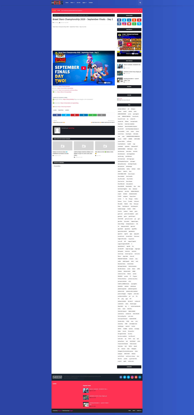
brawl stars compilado (129, 124)
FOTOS (134, 208)
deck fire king (120, 156)
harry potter (126, 221)
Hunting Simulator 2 (130, 223)
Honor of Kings (121, 223)
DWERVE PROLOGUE (135, 191)
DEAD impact (130, 148)
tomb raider (120, 338)
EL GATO (119, 196)
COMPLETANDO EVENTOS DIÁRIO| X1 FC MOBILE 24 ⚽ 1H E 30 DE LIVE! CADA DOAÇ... (83, 153)
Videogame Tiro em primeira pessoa (125, 351)
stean (132, 321)
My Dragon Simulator (122, 266)
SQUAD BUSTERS (132, 318)
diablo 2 (119, 171)
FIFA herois (136, 201)
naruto (128, 268)
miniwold (131, 258)
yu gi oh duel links (133, 358)
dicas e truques (131, 173)
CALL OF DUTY (121, 129)
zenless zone (131, 361)
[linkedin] (129, 20)
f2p (126, 198)
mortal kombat (130, 263)
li (131, 243)
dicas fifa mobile (121, 178)
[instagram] (124, 23)
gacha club (120, 213)
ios (118, 226)
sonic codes (130, 316)
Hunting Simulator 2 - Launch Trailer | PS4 (131, 79)
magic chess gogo (129, 248)
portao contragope (122, 293)
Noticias (129, 273)
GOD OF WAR (120, 218)
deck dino (135, 151)
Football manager (121, 208)
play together (134, 283)
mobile (119, 261)
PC (130, 276)
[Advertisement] (84, 38)
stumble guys (120, 326)
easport (119, 193)
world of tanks (121, 356)
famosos (119, 201)
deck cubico (128, 151)
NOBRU (133, 271)
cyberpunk (127, 146)
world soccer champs (130, 356)
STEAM (127, 321)
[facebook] (119, 20)
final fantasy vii (126, 206)
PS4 (136, 296)
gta (135, 218)
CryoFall (129, 143)
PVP (130, 298)
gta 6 (139, 218)
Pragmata (130, 293)
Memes (119, 256)
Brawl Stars (61, 110)
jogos (131, 233)
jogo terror (120, 233)
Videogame (133, 348)
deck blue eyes (121, 151)
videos (136, 351)
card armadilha (121, 131)
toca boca (130, 333)
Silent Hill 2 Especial (122, 311)
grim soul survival (129, 218)
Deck (136, 148)
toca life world (132, 336)
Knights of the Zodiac (122, 238)
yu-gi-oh (119, 361)
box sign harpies (134, 121)
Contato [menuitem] (91, 2)
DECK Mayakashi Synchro (123, 161)
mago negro (137, 248)
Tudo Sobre (120, 346)
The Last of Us (131, 331)
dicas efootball (121, 176)
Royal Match (120, 306)
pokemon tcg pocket (122, 288)
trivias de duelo (133, 343)
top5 (138, 338)
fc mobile (130, 201)
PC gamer (135, 276)
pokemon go (133, 286)
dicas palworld (129, 183)
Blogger (71, 410)
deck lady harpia (121, 158)
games (125, 216)
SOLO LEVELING (136, 313)
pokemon (127, 286)
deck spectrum (121, 166)
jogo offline (134, 228)
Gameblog (56, 22)
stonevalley (120, 323)
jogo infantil (120, 228)
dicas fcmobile (129, 176)
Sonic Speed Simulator (122, 318)
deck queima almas (122, 163)
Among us (133, 109)
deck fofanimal (128, 156)
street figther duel (133, 323)
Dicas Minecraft (121, 183)
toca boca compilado (122, 336)
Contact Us (139, 410)
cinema (137, 131)
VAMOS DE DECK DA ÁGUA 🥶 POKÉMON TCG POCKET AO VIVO (61, 152)
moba (136, 258)
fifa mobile (120, 203)
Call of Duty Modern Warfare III (132, 129)
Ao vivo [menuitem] (78, 2)
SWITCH (119, 328)
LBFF (125, 241)
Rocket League (133, 303)
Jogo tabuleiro (132, 231)
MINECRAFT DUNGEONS (122, 258)
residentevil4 (120, 303)
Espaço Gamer (133, 196)
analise (124, 111)
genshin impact (132, 216)
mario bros (127, 251)
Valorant (123, 348)
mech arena (137, 253)
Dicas (130, 171)
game (137, 213)
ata (127, 119)
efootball (125, 193)
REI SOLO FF (130, 301)
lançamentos (131, 238)
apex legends (136, 114)
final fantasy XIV (134, 206)
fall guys (131, 198)
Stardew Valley (121, 321)
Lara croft (120, 241)
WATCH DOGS (127, 353)
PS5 (118, 298)
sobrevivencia (121, 313)
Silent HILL (129, 308)
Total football (132, 341)
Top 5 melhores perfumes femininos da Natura (71, 10)
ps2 (129, 296)
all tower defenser (122, 109)
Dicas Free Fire (121, 181)
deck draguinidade (131, 153)
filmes (119, 206)
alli (128, 109)
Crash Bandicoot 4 (121, 143)
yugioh (124, 361)
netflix (138, 268)
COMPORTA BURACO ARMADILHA (133, 136)
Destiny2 (133, 168)
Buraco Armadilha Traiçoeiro (131, 126)
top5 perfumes (121, 341)
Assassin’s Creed (121, 119)
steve (136, 321)
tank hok (131, 328)
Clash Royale (128, 133)
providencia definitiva (122, 296)
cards (127, 131)
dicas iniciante (129, 181)
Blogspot (60, 410)
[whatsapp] (134, 23)
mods (137, 261)
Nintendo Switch (127, 271)
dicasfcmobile (129, 186)
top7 (127, 341)
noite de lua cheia (121, 273)
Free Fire (120, 211)
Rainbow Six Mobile (122, 301)
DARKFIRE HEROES (121, 148)
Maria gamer (120, 251)
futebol (131, 211)
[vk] (119, 23)
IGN (137, 223)
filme (131, 203)
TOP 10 (129, 338)
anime (135, 111)
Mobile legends (126, 261)
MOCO (132, 261)
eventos (119, 198)
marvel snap (120, 253)
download (135, 188)
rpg (125, 306)
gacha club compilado (129, 213)
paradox (126, 276)
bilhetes (127, 121)
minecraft (132, 256)
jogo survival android (122, 231)
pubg (122, 298)
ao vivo (61, 15)
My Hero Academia (132, 266)
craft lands (129, 141)
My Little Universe (121, 268)
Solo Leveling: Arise (122, 316)
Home (130, 410)
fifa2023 (126, 203)
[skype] (139, 23)
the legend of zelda (122, 333)
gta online (120, 221)
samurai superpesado (135, 306)
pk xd (130, 281)
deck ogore (132, 161)
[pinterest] (139, 20)
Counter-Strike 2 (121, 141)
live (133, 246)
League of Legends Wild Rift (123, 243)
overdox (134, 273)
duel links (127, 191)
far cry (125, 201)
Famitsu (136, 198)
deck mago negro (130, 158)
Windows (133, 353)
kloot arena (136, 236)
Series (119, 308)
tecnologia (137, 328)
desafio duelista (121, 168)
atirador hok (120, 121)
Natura (133, 268)
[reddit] (134, 20)
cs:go (134, 143)
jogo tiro (126, 233)
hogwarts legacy (134, 221)
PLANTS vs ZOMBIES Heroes (123, 283)
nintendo (120, 271)
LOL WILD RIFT (121, 248)
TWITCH (130, 346)
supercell (127, 326)
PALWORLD (120, 276)
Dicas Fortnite (130, 178)
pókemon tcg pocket (132, 288)
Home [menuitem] (67, 2)
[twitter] (124, 20)
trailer (138, 341)
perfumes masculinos (132, 278)
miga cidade (125, 256)
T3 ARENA (125, 328)
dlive (135, 186)
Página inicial (56, 15)
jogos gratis (136, 233)
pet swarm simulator (122, 281)
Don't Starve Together (122, 188)
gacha (136, 211)
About (134, 410)
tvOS (126, 346)
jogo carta (133, 226)
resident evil (137, 301)
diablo (138, 168)
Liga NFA (128, 246)
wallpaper (120, 353)
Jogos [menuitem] (84, 2)
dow (130, 188)
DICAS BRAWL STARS (122, 173)
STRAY (126, 323)
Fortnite (129, 208)
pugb (127, 298)
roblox (126, 303)
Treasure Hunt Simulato (123, 343)
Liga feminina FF (121, 246)
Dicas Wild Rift (121, 186)
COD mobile (135, 133)
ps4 (133, 296)
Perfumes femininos (122, 278)
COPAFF (124, 138)
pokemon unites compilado (131, 291)
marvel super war (129, 253)
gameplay (120, 216)
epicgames (125, 196)
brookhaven (120, 126)
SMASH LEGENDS (131, 311)
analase (119, 111)
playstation (120, 286)
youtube (67, 110)
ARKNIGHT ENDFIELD (126, 116)
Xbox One (120, 358)
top (125, 338)
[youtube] (129, 23)
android (130, 111)
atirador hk (132, 119)
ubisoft (135, 346)
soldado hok (128, 313)
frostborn (126, 211)
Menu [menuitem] (72, 2)
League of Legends (132, 241)
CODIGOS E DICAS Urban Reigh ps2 (132, 71)
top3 (134, 338)
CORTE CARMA (137, 138)
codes (123, 136)
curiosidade (120, 146)
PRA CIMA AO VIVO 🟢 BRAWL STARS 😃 (104, 152)
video (128, 348)
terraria (124, 331)
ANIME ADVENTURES (122, 114)
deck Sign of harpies (132, 163)
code (119, 136)
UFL (118, 348)
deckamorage (129, 166)
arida (119, 116)
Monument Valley (121, 263)
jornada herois (121, 236)
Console (119, 138)
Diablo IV (125, 171)
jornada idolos (129, 236)
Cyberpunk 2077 (134, 146)
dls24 (139, 186)
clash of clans (121, 133)
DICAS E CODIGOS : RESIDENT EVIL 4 (132, 65)
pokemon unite (121, 291)
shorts (124, 308)
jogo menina (127, 228)
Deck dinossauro (121, 153)
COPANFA (130, 138)
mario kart (134, 251)
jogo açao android (125, 226)
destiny (128, 168)
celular (132, 131)
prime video (136, 293)
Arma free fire (135, 116)
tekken (119, 331)
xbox (138, 356)
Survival (133, 326)
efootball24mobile (133, 193)
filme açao (136, 203)
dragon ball (120, 191)
